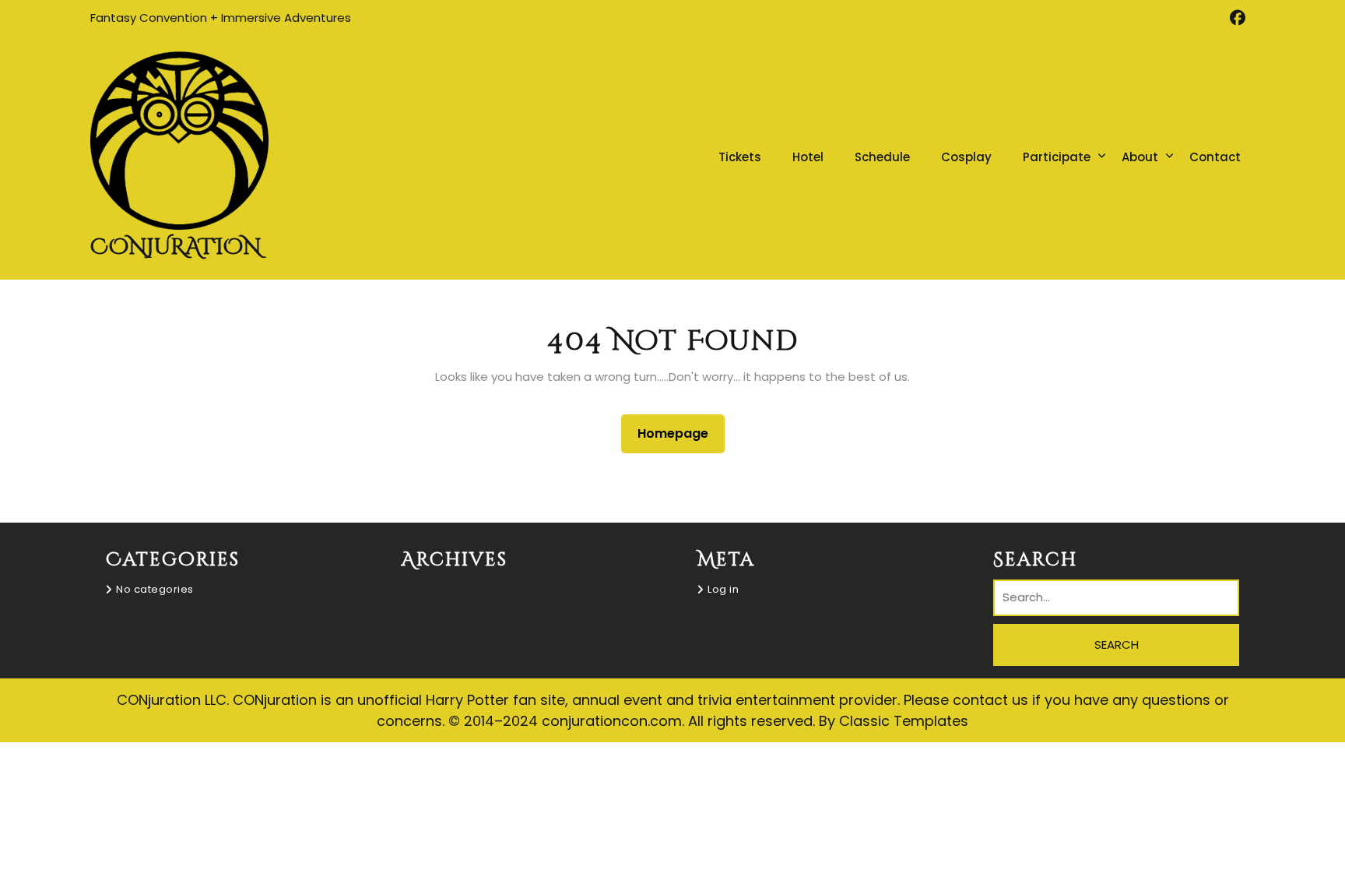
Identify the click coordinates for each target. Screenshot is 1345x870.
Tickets (739, 157)
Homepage (679, 433)
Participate (1056, 157)
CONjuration (175, 247)
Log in (723, 589)
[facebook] (1237, 18)
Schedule (882, 157)
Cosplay (966, 157)
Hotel (808, 157)
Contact (1215, 157)
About (1140, 157)
